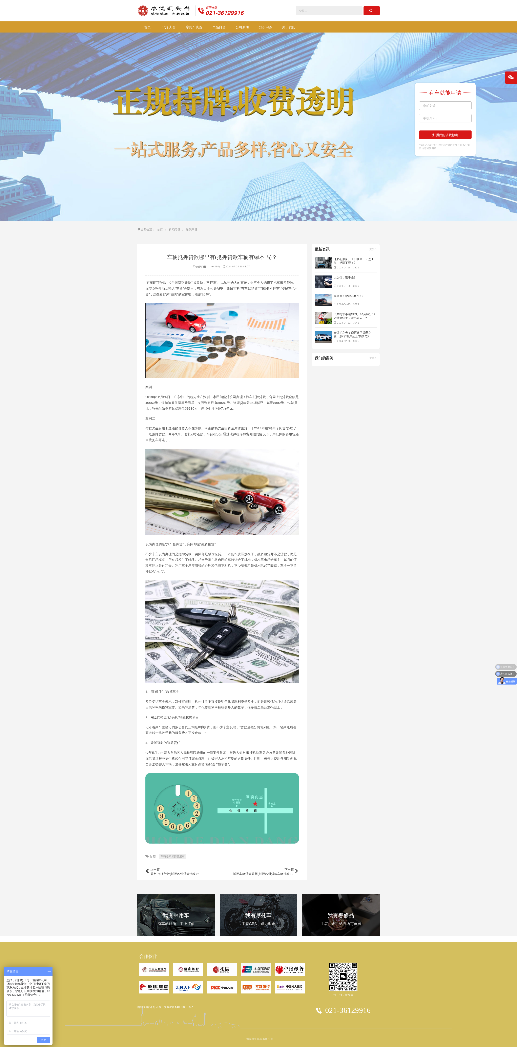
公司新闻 (242, 27)
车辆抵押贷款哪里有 (173, 856)
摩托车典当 (194, 27)
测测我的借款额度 (445, 134)
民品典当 (219, 27)
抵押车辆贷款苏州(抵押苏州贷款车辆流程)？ (263, 873)
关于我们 (288, 27)
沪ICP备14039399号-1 (179, 1007)
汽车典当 (169, 27)
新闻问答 (174, 229)
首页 (147, 27)
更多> (373, 249)
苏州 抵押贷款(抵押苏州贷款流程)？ (175, 873)
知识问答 (265, 27)
